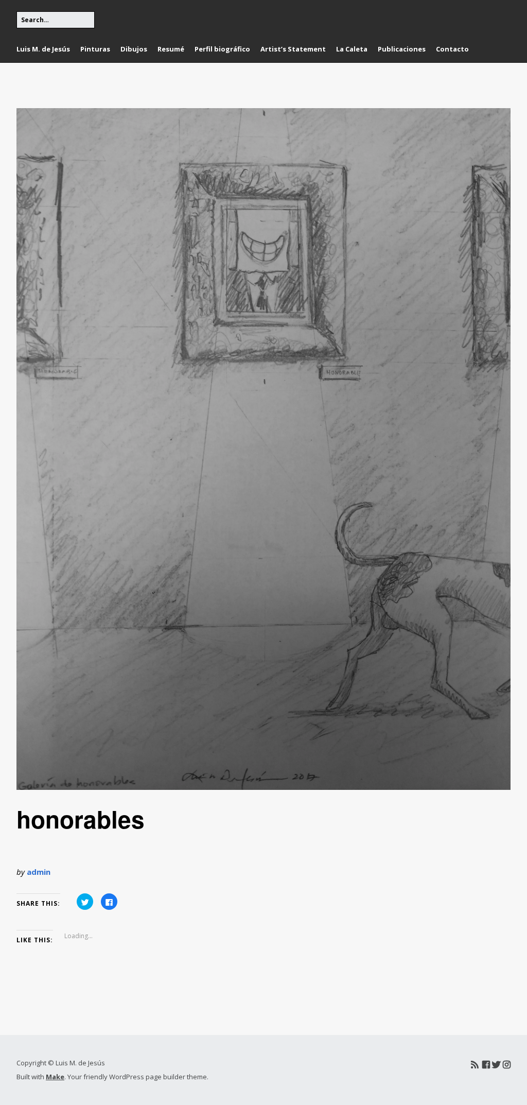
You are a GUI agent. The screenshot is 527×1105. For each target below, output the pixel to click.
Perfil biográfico (222, 49)
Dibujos (133, 49)
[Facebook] (486, 1065)
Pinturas (95, 49)
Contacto (452, 49)
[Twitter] (496, 1065)
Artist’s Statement (293, 49)
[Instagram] (507, 1065)
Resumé (170, 49)
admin (38, 872)
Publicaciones (402, 49)
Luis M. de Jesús (43, 49)
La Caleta (351, 49)
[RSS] (474, 1065)
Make (55, 1076)
